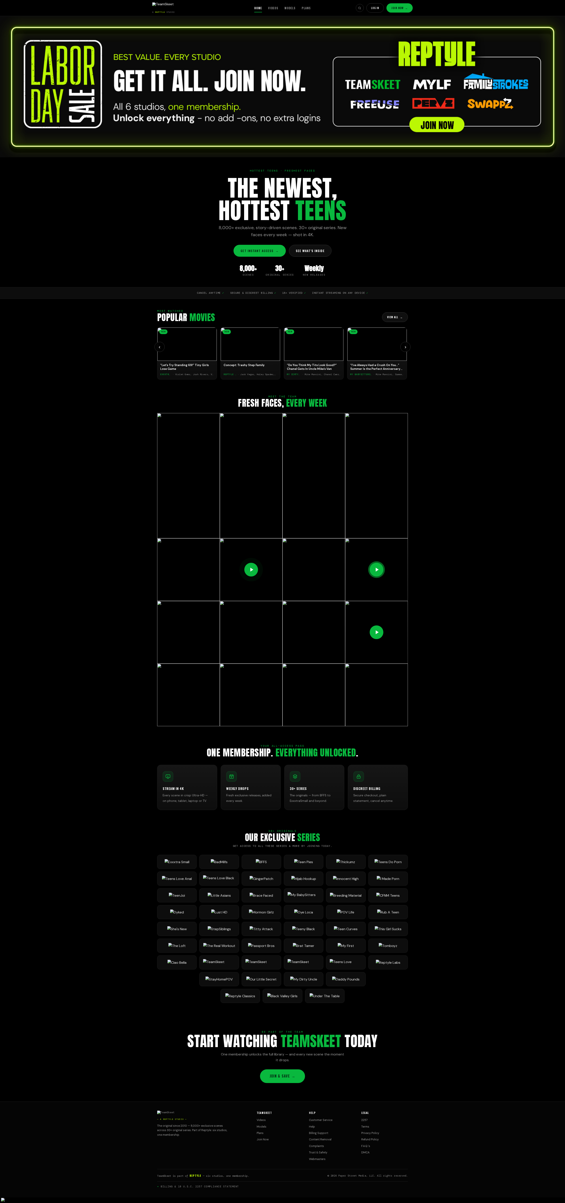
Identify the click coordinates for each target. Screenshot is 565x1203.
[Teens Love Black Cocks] (219, 879)
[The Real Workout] (219, 946)
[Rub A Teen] (388, 912)
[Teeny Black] (303, 929)
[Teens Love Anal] (177, 879)
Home (258, 8)
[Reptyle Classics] (240, 996)
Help (312, 1126)
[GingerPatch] (261, 879)
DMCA (365, 1152)
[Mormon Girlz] (261, 912)
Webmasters (317, 1159)
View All (395, 317)
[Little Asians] (219, 895)
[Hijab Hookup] (303, 879)
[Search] (360, 8)
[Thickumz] (345, 862)
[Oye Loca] (303, 912)
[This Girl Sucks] (388, 929)
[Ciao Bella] (177, 962)
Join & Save (282, 1076)
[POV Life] (345, 912)
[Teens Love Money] (345, 962)
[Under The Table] (325, 996)
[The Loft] (177, 946)
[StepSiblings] (219, 929)
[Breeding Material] (345, 895)
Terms (365, 1126)
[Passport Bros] (261, 946)
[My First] (345, 946)
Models (290, 8)
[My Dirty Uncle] (303, 979)
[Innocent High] (345, 879)
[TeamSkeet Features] (261, 962)
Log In (375, 8)
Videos (273, 8)
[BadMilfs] (219, 862)
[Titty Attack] (261, 929)
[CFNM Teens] (388, 895)
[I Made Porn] (388, 879)
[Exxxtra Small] (177, 862)
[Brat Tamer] (303, 946)
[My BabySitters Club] (303, 895)
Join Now (399, 8)
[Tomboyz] (388, 946)
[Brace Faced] (261, 895)
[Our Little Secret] (261, 979)
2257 (364, 1120)
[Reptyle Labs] (388, 962)
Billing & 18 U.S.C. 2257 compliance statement (200, 1186)
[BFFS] (261, 862)
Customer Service (320, 1120)
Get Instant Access (260, 250)
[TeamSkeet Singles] (219, 962)
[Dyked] (177, 912)
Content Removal (320, 1139)
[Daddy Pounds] (345, 979)
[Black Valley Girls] (282, 996)
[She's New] (177, 929)
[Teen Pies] (303, 862)
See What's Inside (310, 250)
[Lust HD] (219, 912)
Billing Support (318, 1133)
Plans (306, 8)
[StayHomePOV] (219, 979)
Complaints (316, 1146)
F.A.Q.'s (365, 1146)
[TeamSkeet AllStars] (303, 962)
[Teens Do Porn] (388, 862)
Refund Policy (370, 1139)
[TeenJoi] (177, 895)
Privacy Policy (370, 1133)
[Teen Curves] (345, 929)
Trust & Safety (318, 1152)
